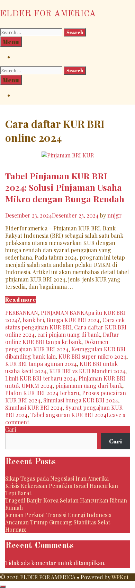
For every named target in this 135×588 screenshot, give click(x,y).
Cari (10, 429)
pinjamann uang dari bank (88, 385)
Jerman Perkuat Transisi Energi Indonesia (58, 514)
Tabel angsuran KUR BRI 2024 (68, 414)
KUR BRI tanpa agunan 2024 (41, 363)
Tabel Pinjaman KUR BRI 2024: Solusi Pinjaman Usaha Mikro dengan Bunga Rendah (64, 187)
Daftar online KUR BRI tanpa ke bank (62, 338)
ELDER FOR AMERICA (48, 14)
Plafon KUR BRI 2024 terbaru (42, 393)
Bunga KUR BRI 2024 (73, 320)
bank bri (33, 320)
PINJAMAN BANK (62, 312)
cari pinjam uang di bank (68, 334)
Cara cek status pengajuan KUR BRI (65, 323)
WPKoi (119, 577)
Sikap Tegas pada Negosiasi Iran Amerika (57, 478)
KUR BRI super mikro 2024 (92, 356)
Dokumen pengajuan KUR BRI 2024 (56, 345)
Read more (20, 299)
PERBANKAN (21, 312)
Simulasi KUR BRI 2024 (34, 407)
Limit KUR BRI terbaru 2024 (40, 378)
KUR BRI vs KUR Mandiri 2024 (87, 371)
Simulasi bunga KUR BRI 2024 (80, 400)
